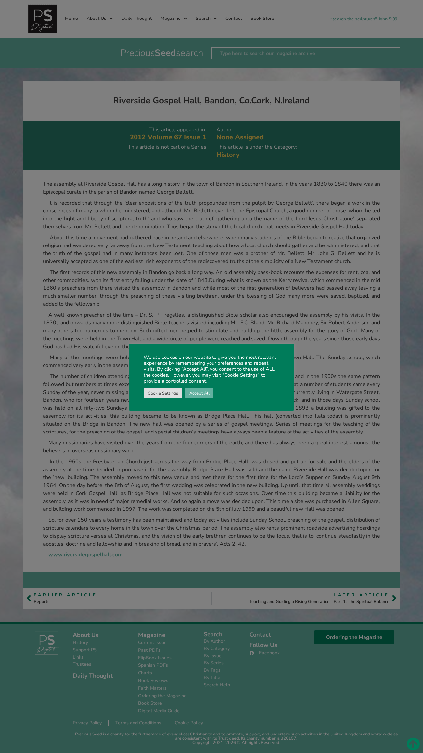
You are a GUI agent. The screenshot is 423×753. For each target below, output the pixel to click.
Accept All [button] (199, 393)
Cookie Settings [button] (163, 393)
